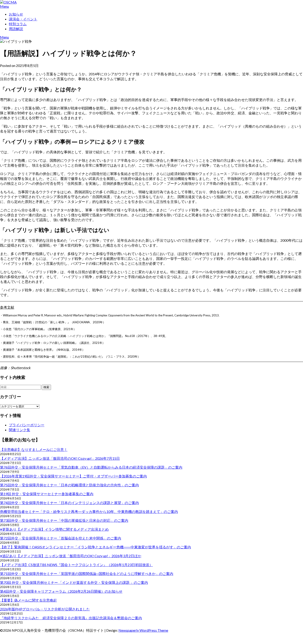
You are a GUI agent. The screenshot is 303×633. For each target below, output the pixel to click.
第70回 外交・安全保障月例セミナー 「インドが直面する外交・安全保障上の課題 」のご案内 (74, 582)
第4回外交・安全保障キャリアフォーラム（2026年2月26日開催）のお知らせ (61, 591)
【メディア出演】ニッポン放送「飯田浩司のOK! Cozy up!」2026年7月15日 (60, 458)
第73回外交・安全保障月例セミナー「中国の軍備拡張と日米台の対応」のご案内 (64, 520)
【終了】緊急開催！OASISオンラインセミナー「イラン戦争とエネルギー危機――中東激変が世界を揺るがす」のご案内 (95, 547)
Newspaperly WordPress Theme (143, 630)
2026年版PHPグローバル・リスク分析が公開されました (45, 609)
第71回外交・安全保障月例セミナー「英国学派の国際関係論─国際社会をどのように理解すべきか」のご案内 (86, 573)
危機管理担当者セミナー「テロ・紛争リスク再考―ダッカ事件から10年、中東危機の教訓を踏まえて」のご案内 (89, 511)
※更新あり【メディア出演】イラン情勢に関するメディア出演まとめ (54, 529)
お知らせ (16, 14)
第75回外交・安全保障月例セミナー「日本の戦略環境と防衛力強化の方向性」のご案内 (69, 485)
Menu (4, 6)
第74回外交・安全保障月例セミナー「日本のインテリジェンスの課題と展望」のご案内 (69, 503)
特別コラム (18, 24)
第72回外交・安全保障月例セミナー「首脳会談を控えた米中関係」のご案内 (60, 538)
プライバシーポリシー (26, 425)
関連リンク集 (19, 430)
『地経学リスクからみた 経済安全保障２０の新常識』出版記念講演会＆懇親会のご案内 (71, 618)
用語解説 (16, 29)
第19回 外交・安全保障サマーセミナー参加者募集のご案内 (46, 494)
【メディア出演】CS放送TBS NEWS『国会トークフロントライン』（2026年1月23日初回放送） (76, 565)
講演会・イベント (23, 19)
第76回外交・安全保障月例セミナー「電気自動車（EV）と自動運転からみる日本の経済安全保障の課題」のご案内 (91, 467)
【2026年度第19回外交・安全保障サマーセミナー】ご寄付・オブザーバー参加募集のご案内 (73, 476)
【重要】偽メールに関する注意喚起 (28, 600)
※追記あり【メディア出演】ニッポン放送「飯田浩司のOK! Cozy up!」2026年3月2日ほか (70, 556)
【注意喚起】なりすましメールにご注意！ (33, 449)
